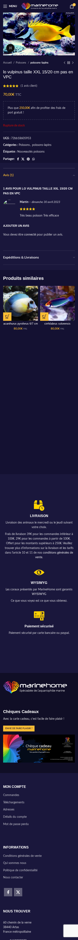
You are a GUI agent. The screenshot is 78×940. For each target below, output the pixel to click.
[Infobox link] (39, 530)
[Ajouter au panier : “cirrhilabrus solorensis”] (44, 316)
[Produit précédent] (64, 63)
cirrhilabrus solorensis (57, 323)
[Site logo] (39, 6)
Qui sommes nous (14, 863)
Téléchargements (13, 802)
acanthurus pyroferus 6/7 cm (20, 323)
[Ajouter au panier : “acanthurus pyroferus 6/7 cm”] (7, 316)
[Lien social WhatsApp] (33, 159)
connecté (30, 234)
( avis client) (29, 85)
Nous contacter (13, 877)
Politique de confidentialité (20, 870)
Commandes (11, 795)
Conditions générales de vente (22, 856)
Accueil (7, 62)
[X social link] (23, 159)
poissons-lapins (39, 62)
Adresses (8, 809)
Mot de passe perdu (16, 824)
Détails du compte (15, 816)
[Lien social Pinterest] (28, 159)
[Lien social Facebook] (18, 159)
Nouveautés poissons (31, 151)
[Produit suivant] (73, 63)
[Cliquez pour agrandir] (10, 48)
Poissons (21, 62)
